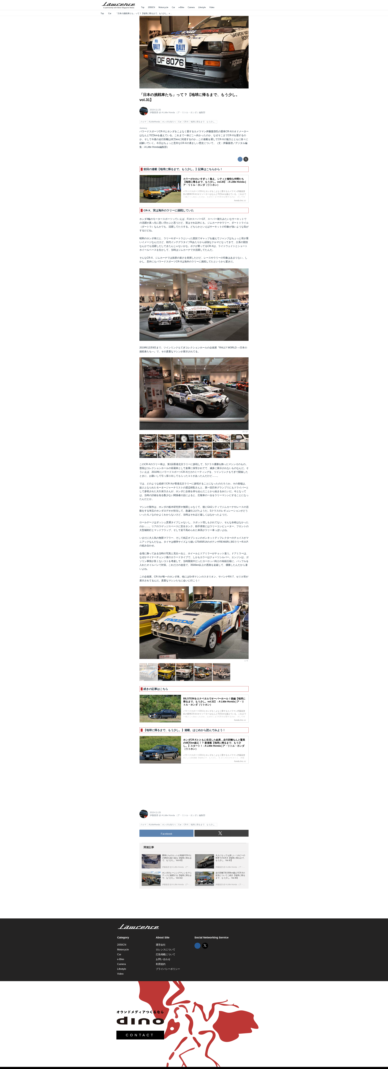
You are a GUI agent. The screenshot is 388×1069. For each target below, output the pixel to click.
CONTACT (140, 1035)
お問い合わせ (163, 959)
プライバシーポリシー (168, 969)
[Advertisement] (162, 785)
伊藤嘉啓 (154, 112)
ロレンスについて (165, 949)
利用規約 (161, 964)
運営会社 (161, 944)
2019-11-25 (155, 109)
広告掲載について (165, 954)
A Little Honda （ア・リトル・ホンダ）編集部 (183, 112)
